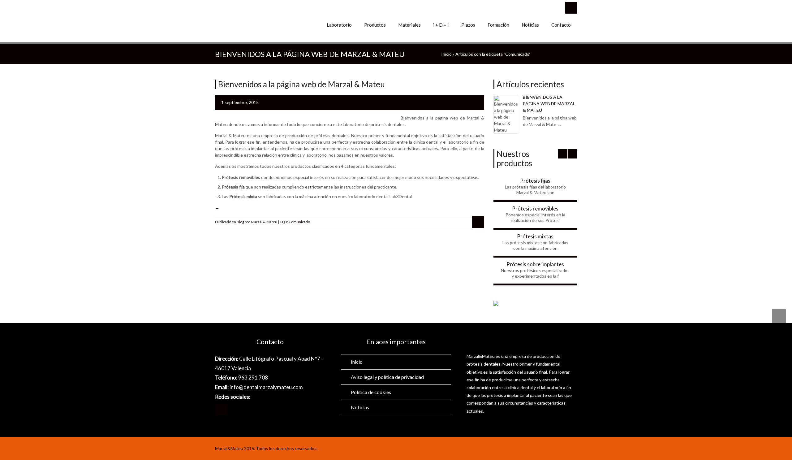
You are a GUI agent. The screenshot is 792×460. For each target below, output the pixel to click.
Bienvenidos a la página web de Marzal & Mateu (549, 103)
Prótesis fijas (535, 180)
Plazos (468, 25)
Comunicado (299, 221)
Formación (498, 25)
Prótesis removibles (535, 208)
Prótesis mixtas (535, 236)
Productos (375, 25)
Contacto (561, 25)
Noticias (530, 25)
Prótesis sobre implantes (535, 264)
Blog (240, 221)
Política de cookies (371, 392)
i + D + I (441, 25)
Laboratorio (339, 25)
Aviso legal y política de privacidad (387, 377)
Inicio (446, 54)
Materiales (409, 25)
